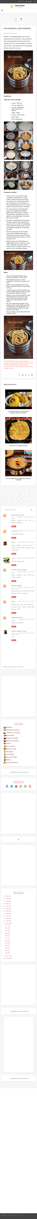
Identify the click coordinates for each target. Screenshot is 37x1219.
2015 (7, 921)
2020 (7, 908)
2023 (7, 903)
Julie (13, 558)
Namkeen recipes (14, 366)
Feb (6, 950)
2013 (7, 956)
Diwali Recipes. (13, 364)
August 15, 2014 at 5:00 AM (26, 542)
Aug (6, 935)
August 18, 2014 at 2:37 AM (26, 633)
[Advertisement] (18, 696)
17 (26, 498)
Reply (13, 526)
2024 (7, 901)
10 (20, 495)
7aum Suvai (19, 1215)
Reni (13, 542)
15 (16, 498)
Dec (6, 925)
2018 (7, 913)
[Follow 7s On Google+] (21, 786)
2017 (7, 916)
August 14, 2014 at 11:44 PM (26, 517)
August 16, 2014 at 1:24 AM (26, 601)
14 (12, 498)
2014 (7, 923)
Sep (6, 933)
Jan (6, 953)
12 (29, 495)
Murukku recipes (18, 363)
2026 (7, 896)
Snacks (26, 363)
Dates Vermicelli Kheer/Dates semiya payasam (18, 479)
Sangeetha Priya (17, 617)
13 (7, 498)
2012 (7, 958)
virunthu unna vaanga (18, 569)
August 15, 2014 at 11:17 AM (26, 571)
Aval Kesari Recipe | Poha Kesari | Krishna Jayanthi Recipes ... (18, 412)
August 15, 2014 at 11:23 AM (26, 587)
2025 (7, 898)
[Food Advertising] (18, 839)
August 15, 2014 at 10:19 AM (25, 558)
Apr (6, 945)
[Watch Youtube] (16, 786)
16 (21, 498)
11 (24, 495)
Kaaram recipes (24, 366)
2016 (7, 918)
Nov (6, 928)
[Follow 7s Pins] (25, 786)
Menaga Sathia (16, 585)
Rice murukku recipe (20, 361)
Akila (13, 601)
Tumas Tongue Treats (18, 631)
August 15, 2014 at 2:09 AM (26, 530)
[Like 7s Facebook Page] (7, 786)
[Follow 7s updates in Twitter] (12, 786)
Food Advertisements (14, 772)
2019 (7, 911)
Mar (6, 948)
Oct (6, 930)
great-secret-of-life (17, 515)
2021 (7, 906)
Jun (6, 940)
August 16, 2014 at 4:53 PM (26, 619)
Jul (6, 938)
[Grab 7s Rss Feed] (30, 786)
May (6, 943)
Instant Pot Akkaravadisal (18, 445)
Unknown (14, 531)
